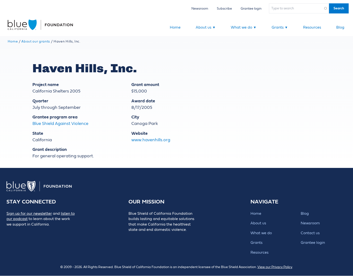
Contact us (310, 233)
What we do (243, 27)
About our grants (35, 41)
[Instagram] (42, 232)
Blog (340, 27)
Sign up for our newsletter (29, 213)
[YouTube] (53, 232)
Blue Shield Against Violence (60, 123)
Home (175, 27)
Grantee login (251, 8)
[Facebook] (20, 232)
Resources (312, 27)
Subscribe (224, 8)
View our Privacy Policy (274, 267)
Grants (280, 27)
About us (206, 27)
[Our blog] (9, 232)
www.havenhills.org (150, 140)
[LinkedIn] (31, 232)
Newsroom (199, 8)
